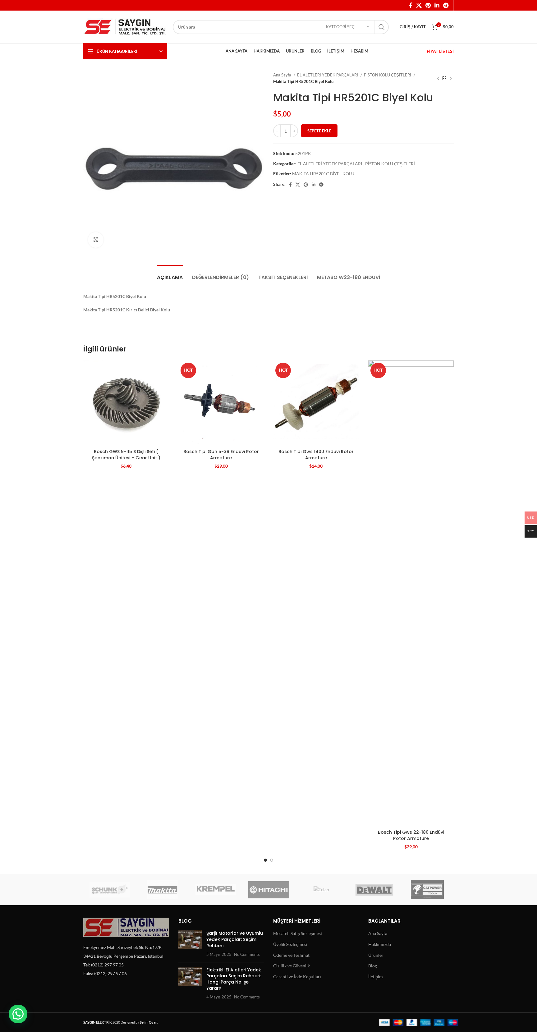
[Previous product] (438, 78)
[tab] (170, 274)
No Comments (247, 954)
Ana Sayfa (282, 74)
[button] (18, 1014)
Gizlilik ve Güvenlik (291, 965)
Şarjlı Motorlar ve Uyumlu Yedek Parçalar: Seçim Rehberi (234, 939)
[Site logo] (125, 26)
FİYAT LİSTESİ (440, 51)
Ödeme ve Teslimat (291, 955)
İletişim (375, 976)
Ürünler (375, 955)
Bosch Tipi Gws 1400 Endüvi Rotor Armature (316, 454)
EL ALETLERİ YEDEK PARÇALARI (328, 74)
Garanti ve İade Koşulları (297, 976)
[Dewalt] (374, 889)
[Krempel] (215, 889)
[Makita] (162, 889)
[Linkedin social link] (437, 5)
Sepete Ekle (319, 130)
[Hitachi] (268, 889)
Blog (372, 965)
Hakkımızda (379, 944)
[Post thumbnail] (190, 943)
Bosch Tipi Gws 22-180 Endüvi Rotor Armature (411, 835)
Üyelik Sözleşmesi (290, 944)
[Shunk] (109, 889)
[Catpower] (427, 889)
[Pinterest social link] (428, 5)
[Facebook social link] (410, 5)
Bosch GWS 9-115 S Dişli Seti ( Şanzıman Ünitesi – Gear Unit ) (126, 454)
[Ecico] (321, 889)
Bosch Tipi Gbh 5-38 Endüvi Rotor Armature (221, 454)
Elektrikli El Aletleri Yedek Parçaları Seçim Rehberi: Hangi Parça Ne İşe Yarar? (233, 979)
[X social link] (419, 5)
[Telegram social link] (445, 5)
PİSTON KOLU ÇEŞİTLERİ (388, 74)
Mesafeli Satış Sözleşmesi (297, 933)
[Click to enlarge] (95, 240)
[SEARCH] (381, 27)
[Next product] (451, 78)
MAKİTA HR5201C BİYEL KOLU (323, 173)
